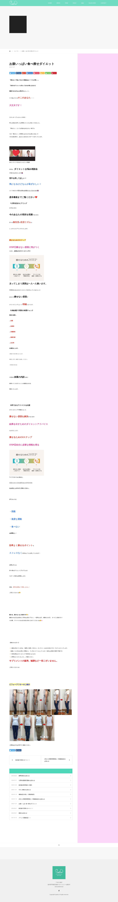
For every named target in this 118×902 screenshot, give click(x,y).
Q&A (82, 3)
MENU (58, 3)
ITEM (66, 3)
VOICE (74, 3)
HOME (50, 3)
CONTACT (103, 3)
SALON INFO (92, 3)
